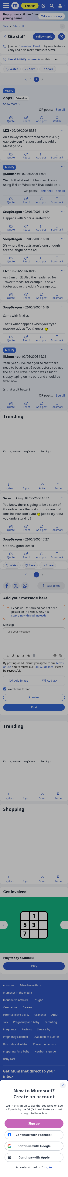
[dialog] (34, 588)
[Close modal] (63, 1085)
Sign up (34, 1123)
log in (48, 1167)
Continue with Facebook (34, 1135)
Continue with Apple (34, 1157)
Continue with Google (34, 1146)
